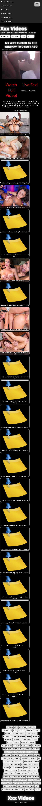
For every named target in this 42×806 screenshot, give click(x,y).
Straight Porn (27, 783)
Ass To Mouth (7, 730)
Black (28, 733)
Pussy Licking (7, 777)
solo (3, 783)
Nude (6, 770)
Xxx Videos (13, 28)
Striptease (36, 783)
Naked (26, 767)
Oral (35, 770)
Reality (28, 777)
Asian (29, 727)
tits (32, 786)
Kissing (36, 761)
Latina (6, 764)
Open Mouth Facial (26, 770)
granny (4, 758)
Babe (14, 730)
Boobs (29, 736)
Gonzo (36, 755)
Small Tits (36, 780)
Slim (29, 780)
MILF (11, 767)
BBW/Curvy (29, 730)
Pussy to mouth (19, 777)
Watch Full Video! (11, 90)
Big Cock (8, 733)
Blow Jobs (21, 736)
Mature (6, 767)
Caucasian (26, 739)
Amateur (10, 727)
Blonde (34, 733)
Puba (30, 774)
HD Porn (6, 761)
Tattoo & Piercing (10, 786)
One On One (14, 770)
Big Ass (37, 730)
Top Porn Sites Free (7, 2)
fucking (23, 755)
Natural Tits (34, 767)
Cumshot (16, 746)
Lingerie (24, 764)
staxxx (9, 783)
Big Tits (22, 733)
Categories (5, 36)
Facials (22, 752)
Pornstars (15, 36)
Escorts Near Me (6, 6)
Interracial (28, 761)
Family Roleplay (32, 752)
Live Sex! (30, 84)
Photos (30, 36)
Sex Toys (9, 780)
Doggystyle (26, 749)
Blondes (6, 736)
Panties (6, 774)
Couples (17, 743)
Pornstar (20, 774)
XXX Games (4, 10)
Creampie (32, 743)
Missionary (19, 767)
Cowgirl (24, 743)
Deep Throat (17, 749)
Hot (21, 761)
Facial (16, 752)
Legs (11, 764)
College (34, 739)
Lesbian (17, 764)
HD (39, 758)
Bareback (21, 730)
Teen (18, 786)
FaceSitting (8, 752)
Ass (34, 727)
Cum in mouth (7, 746)
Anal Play (22, 727)
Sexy (14, 780)
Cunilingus (36, 746)
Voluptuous (29, 789)
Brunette (36, 736)
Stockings (16, 783)
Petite (13, 774)
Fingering (15, 755)
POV (26, 774)
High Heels (14, 761)
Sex (3, 780)
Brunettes (8, 739)
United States (19, 789)
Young (37, 789)
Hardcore (33, 758)
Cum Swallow (26, 746)
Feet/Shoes (7, 755)
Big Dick (15, 733)
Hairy (10, 758)
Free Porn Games (6, 21)
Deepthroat (7, 749)
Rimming (36, 777)
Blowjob (13, 736)
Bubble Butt (17, 739)
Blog (23, 36)
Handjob (17, 758)
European (35, 749)
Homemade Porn (6, 17)
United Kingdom (7, 789)
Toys (36, 786)
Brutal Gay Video (6, 13)
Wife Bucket (31, 91)
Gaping (30, 755)
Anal (16, 727)
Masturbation (33, 764)
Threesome (25, 786)
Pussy (36, 774)
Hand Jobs (24, 758)
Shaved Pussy (22, 780)
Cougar (9, 743)
